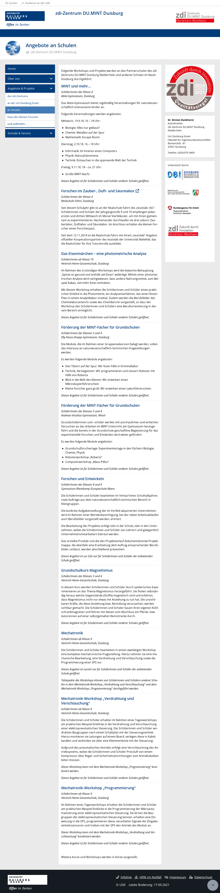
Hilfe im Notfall (151, 877)
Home (12, 69)
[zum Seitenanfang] (212, 885)
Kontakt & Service (19, 133)
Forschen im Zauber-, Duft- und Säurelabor (98, 190)
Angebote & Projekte (21, 88)
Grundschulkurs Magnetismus (87, 570)
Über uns (14, 79)
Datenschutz (203, 877)
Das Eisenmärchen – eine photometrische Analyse (103, 253)
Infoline (126, 877)
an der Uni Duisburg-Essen (23, 103)
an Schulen (13, 110)
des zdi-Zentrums (17, 96)
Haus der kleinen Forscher (22, 117)
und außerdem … (17, 123)
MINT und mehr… (76, 86)
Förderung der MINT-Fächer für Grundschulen (100, 327)
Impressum (178, 877)
